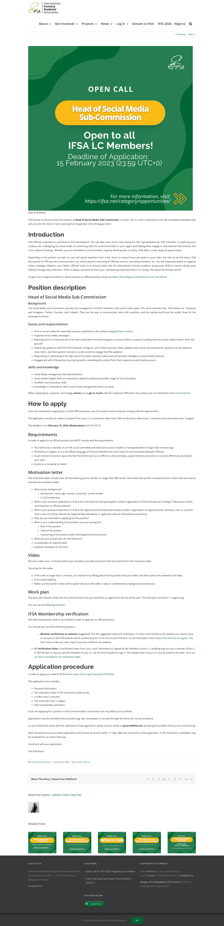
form (151, 875)
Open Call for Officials (81, 762)
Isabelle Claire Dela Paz (41, 762)
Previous (181, 34)
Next (191, 34)
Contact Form (35, 885)
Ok (137, 920)
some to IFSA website (160, 881)
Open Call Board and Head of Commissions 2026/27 (108, 880)
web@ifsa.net (186, 875)
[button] (190, 23)
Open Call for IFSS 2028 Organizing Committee (110, 871)
